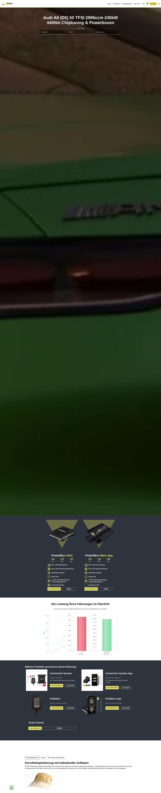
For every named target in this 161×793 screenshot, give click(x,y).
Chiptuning (116, 3)
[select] (64, 32)
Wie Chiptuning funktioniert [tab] (56, 757)
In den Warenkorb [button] (54, 589)
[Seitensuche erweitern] (159, 4)
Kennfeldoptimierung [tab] (32, 757)
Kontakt (153, 3)
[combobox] (53, 32)
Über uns (137, 3)
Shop (109, 3)
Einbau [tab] (43, 757)
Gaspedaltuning (127, 3)
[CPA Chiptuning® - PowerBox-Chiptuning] (8, 4)
